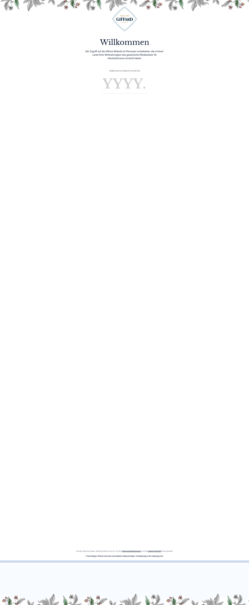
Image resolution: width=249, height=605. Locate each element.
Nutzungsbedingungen (131, 551)
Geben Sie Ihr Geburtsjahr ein (124, 71)
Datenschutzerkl (154, 551)
